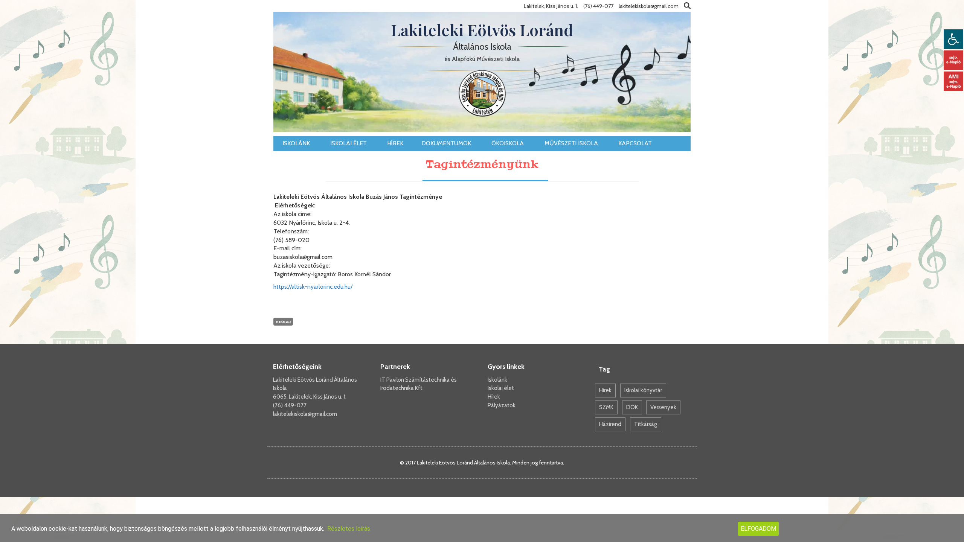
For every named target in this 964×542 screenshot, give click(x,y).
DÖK (632, 407)
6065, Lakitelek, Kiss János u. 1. (309, 396)
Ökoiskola (508, 143)
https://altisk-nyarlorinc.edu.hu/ (312, 286)
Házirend (610, 424)
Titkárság (645, 424)
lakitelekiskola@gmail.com (305, 414)
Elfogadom (758, 528)
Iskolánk (296, 143)
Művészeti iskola (572, 143)
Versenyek (663, 407)
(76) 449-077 (290, 405)
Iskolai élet (349, 143)
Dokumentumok (447, 143)
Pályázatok (502, 405)
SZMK (606, 407)
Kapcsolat (635, 143)
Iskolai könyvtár (643, 390)
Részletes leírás (348, 528)
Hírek (395, 143)
